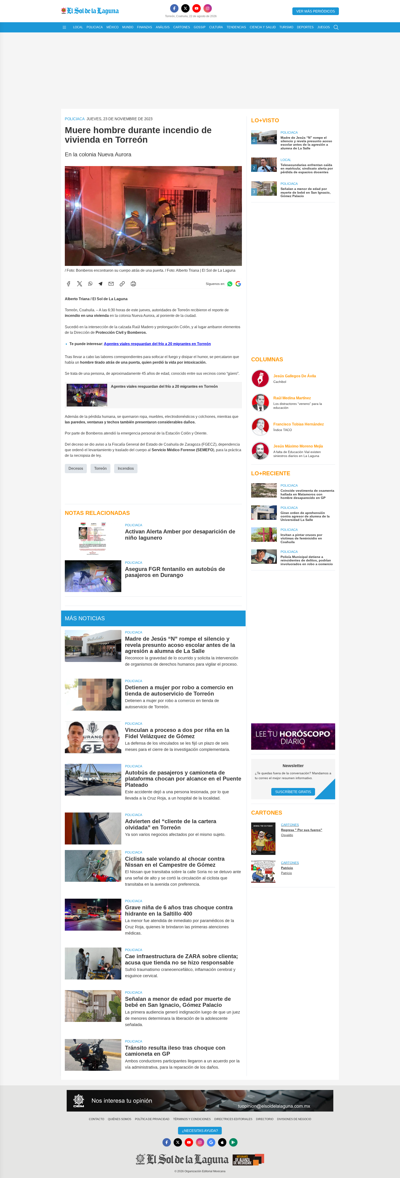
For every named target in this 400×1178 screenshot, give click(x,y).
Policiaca (95, 27)
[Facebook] (174, 8)
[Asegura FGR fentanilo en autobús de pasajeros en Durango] (93, 576)
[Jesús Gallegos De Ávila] (260, 378)
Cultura (216, 27)
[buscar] (336, 27)
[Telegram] (100, 283)
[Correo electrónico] (111, 283)
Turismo (286, 27)
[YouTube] (196, 8)
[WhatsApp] (90, 283)
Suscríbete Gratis (293, 792)
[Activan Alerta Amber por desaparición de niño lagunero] (93, 538)
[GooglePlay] (233, 1142)
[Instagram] (207, 8)
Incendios (126, 468)
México (112, 27)
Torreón (100, 468)
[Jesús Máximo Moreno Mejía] (260, 450)
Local (78, 27)
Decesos (76, 468)
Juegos (323, 27)
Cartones (181, 27)
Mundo (127, 27)
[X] (185, 8)
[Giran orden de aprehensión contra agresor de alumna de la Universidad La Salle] (264, 513)
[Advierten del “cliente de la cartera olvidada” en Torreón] (93, 828)
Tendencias (236, 27)
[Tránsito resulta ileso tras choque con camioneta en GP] (93, 1057)
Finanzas (144, 27)
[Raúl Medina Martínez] (260, 402)
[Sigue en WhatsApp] (230, 284)
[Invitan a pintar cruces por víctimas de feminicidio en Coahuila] (264, 535)
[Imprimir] (133, 283)
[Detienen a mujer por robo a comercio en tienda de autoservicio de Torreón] (93, 697)
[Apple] (222, 1142)
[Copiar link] (122, 283)
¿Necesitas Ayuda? (200, 1131)
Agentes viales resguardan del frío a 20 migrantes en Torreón (157, 344)
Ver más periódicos (315, 11)
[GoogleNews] (211, 1142)
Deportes (305, 27)
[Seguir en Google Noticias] (238, 284)
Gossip (200, 27)
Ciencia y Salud (263, 27)
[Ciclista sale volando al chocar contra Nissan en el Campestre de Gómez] (93, 871)
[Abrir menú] (64, 27)
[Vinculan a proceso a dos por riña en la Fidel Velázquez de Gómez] (93, 739)
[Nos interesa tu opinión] (200, 1101)
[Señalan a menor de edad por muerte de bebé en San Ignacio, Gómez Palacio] (93, 1011)
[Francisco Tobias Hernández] (260, 426)
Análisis (163, 27)
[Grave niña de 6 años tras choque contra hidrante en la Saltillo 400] (93, 920)
